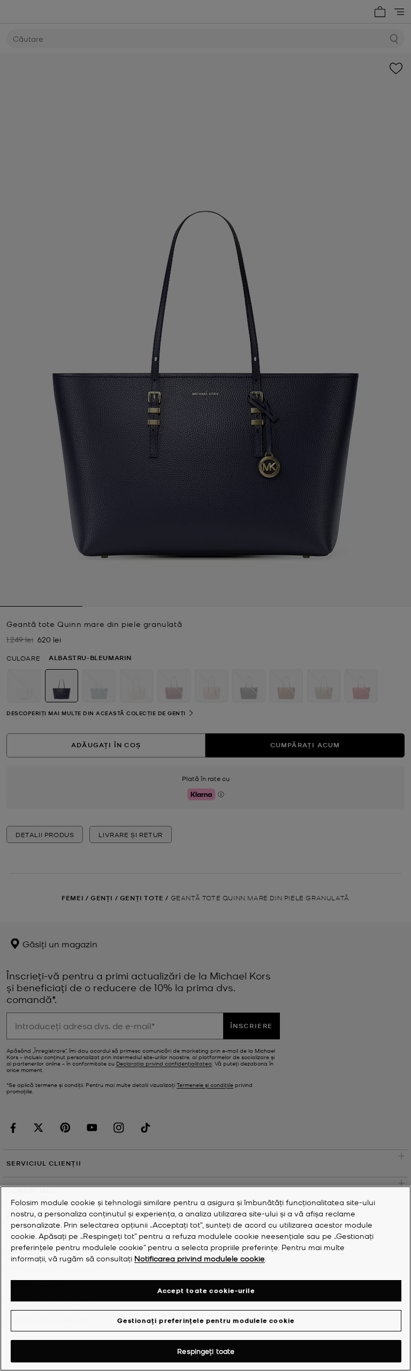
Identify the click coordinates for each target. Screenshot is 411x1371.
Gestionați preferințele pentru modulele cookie (205, 1320)
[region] (205, 1278)
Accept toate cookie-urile (206, 1290)
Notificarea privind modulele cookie (199, 1258)
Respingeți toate (205, 1350)
